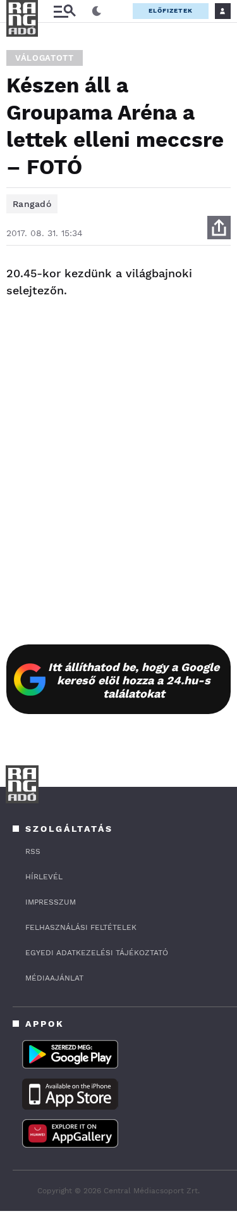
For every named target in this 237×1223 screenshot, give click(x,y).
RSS (32, 851)
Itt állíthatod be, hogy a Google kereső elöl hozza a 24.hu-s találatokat (133, 680)
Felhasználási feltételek (81, 927)
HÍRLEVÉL (44, 876)
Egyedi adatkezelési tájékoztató (96, 952)
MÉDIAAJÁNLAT (54, 978)
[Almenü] (64, 11)
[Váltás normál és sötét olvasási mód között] (96, 11)
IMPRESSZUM (50, 902)
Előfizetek (171, 10)
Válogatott (44, 58)
